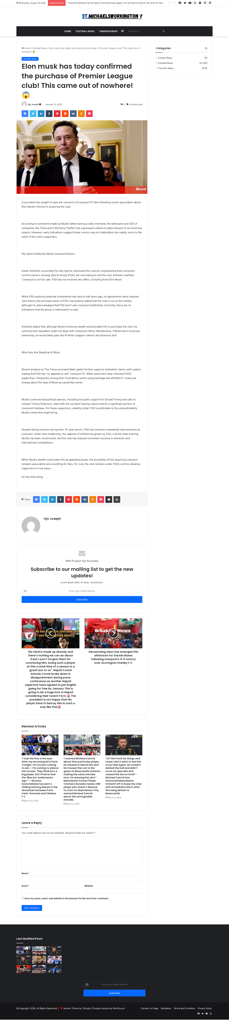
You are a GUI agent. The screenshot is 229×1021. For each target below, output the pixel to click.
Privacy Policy (205, 1008)
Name (26, 873)
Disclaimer (166, 1008)
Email (25, 885)
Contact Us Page (149, 1008)
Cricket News (165, 57)
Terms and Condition (184, 1008)
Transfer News (108, 31)
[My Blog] (114, 16)
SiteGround (119, 1008)
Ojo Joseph (33, 104)
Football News (85, 31)
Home (67, 31)
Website (88, 885)
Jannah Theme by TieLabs (77, 1008)
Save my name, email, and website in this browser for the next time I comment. (66, 898)
